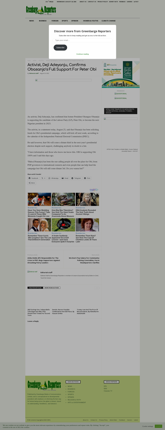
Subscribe (60, 48)
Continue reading (82, 54)
